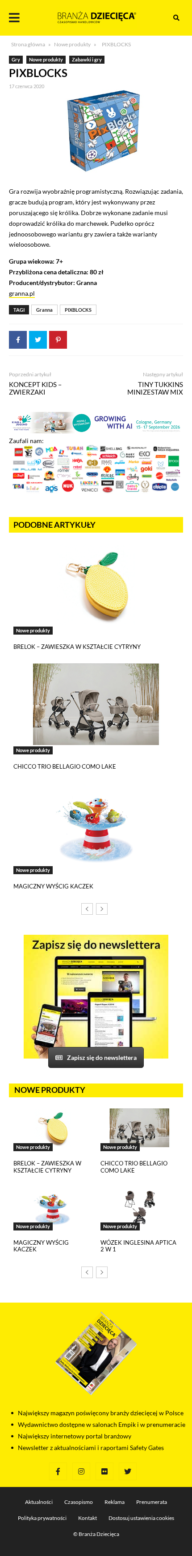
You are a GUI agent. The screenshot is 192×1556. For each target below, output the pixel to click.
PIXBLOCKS (78, 310)
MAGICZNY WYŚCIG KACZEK (53, 886)
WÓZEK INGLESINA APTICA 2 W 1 (138, 1246)
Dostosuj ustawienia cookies (141, 1518)
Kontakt (87, 1518)
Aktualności (39, 1502)
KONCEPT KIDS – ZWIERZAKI (35, 388)
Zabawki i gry (87, 59)
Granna (44, 310)
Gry (16, 59)
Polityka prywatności (42, 1518)
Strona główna (28, 44)
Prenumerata (151, 1502)
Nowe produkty (72, 44)
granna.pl (22, 293)
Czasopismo (78, 1502)
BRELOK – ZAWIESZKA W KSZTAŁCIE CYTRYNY (77, 646)
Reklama (114, 1502)
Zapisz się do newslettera (102, 1057)
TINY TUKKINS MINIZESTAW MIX (155, 388)
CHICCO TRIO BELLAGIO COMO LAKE (64, 766)
